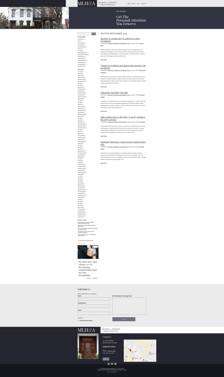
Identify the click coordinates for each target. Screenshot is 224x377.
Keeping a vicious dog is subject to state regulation (120, 39)
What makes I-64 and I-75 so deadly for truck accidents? (87, 235)
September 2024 (82, 96)
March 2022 (80, 133)
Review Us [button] (106, 359)
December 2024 (81, 93)
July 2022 (80, 129)
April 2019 (80, 182)
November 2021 (81, 137)
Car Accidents (81, 43)
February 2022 (81, 135)
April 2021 (80, 149)
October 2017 (81, 216)
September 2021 (81, 141)
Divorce (79, 48)
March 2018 (80, 207)
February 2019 (81, 185)
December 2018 (81, 189)
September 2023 (81, 114)
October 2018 (81, 193)
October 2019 (81, 170)
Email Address (82, 303)
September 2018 (81, 195)
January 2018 (81, 211)
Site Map (103, 369)
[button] (223, 368)
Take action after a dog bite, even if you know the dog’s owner (123, 118)
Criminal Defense (82, 47)
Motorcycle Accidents (83, 54)
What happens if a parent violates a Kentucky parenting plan (86, 223)
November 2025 (81, 79)
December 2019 (81, 166)
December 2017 (81, 213)
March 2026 (80, 75)
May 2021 (80, 147)
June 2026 (80, 71)
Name (79, 296)
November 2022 (81, 126)
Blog (138, 3)
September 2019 (81, 172)
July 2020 (80, 158)
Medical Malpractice (82, 52)
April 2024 (80, 104)
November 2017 (81, 215)
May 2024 (80, 102)
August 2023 (80, 116)
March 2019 (80, 184)
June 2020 (80, 160)
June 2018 (80, 201)
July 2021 (80, 145)
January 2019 (81, 187)
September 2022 (81, 127)
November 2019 (81, 168)
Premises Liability (82, 60)
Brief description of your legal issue (122, 296)
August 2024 (80, 98)
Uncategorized (81, 64)
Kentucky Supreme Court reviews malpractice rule (123, 143)
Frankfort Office (109, 347)
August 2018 (80, 197)
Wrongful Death (81, 66)
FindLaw (125, 369)
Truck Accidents (81, 62)
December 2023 (81, 110)
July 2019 (80, 176)
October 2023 (81, 112)
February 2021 (81, 151)
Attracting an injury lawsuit (114, 92)
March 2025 (80, 87)
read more (104, 59)
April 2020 (80, 162)
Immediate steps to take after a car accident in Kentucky (86, 232)
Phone (79, 310)
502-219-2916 (121, 11)
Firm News (142, 122)
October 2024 (81, 95)
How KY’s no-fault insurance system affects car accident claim (88, 229)
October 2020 (81, 155)
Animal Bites (80, 39)
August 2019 (80, 174)
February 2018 (81, 209)
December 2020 (81, 153)
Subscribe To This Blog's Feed (86, 240)
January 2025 (81, 91)
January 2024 (81, 108)
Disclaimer (80, 318)
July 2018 (80, 199)
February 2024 (81, 106)
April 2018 (80, 205)
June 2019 (80, 178)
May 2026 (80, 73)
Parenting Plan (81, 56)
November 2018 (81, 191)
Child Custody (81, 45)
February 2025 (81, 89)
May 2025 (80, 85)
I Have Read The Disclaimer (86, 320)
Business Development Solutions (116, 369)
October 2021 (81, 139)
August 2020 (80, 156)
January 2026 (81, 77)
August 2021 (80, 143)
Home (128, 3)
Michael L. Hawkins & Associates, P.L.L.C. (119, 43)
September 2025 (82, 81)
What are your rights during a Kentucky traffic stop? (87, 226)
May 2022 (80, 131)
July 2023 (80, 118)
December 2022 (81, 124)
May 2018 (80, 203)
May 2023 (80, 120)
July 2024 (80, 100)
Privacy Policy (107, 369)
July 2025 (80, 83)
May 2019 (80, 180)
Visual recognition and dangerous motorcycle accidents (123, 66)
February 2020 (81, 164)
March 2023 (80, 122)
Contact (143, 3)
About (133, 3)
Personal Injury (81, 58)
